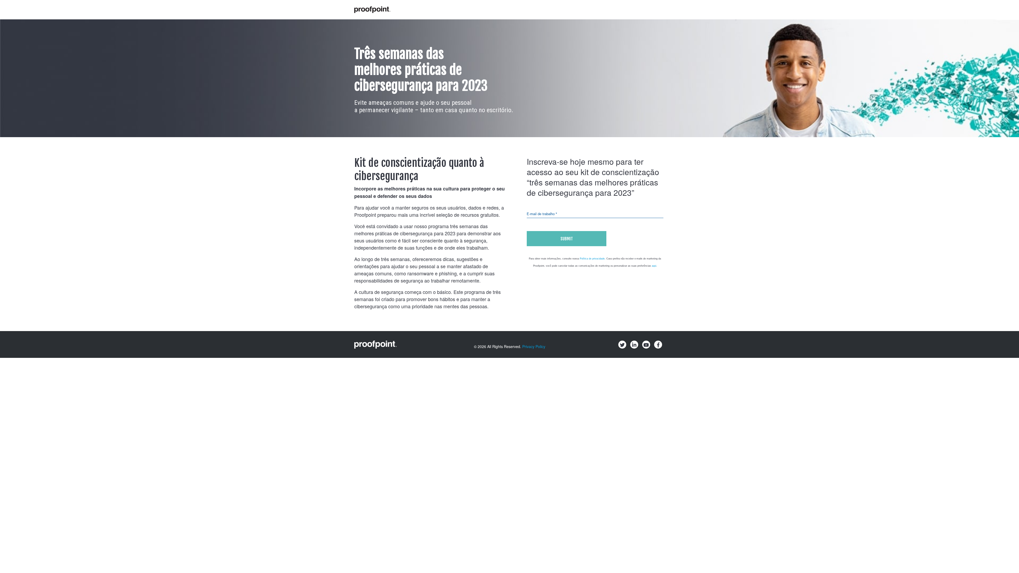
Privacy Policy (533, 346)
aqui (654, 265)
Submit (566, 238)
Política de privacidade (592, 258)
